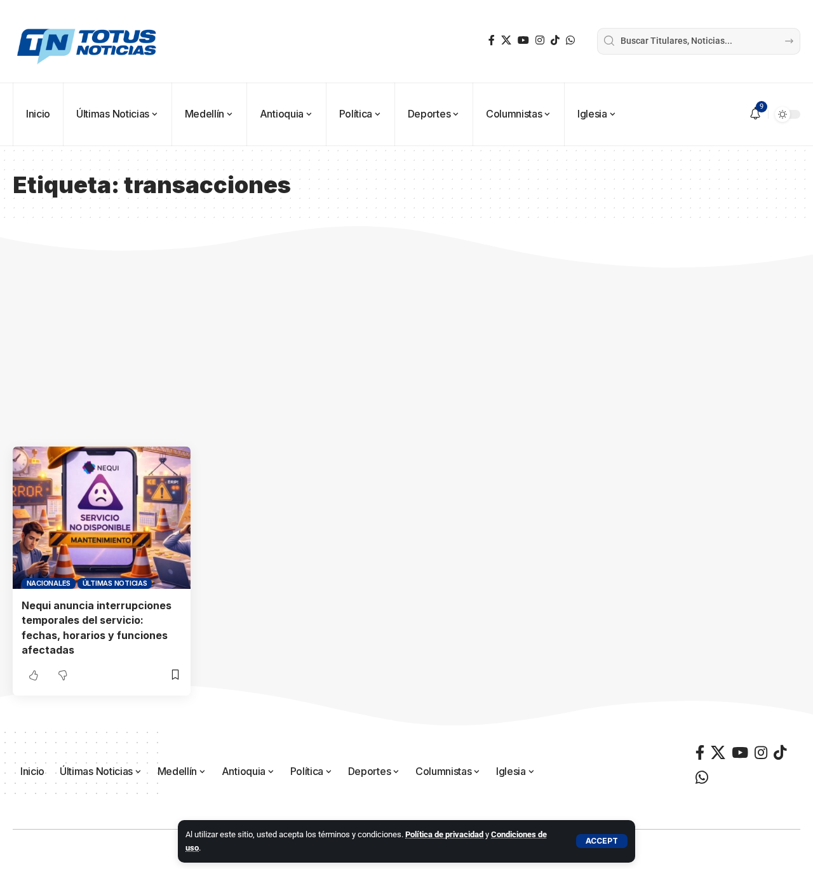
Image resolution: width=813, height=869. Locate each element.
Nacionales (49, 583)
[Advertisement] (406, 351)
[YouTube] (523, 40)
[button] (602, 841)
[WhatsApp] (570, 40)
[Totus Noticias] (88, 41)
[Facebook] (491, 40)
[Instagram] (540, 40)
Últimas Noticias (115, 583)
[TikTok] (555, 40)
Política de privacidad (444, 834)
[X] (506, 40)
